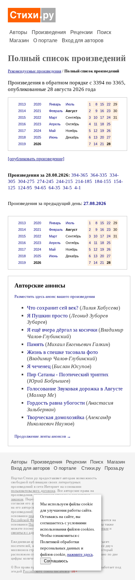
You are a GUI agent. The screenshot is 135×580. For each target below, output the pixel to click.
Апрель (55, 124)
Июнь (53, 137)
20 (102, 137)
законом (17, 499)
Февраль (56, 111)
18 (102, 124)
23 (109, 111)
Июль (70, 104)
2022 (37, 117)
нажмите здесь (80, 554)
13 (95, 137)
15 (102, 104)
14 (95, 144)
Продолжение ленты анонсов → (42, 436)
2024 (37, 131)
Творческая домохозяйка (55, 417)
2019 (22, 144)
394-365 (79, 175)
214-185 (83, 181)
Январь (55, 104)
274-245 (45, 181)
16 (102, 111)
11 (95, 124)
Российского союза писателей (46, 571)
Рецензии (81, 32)
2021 (37, 111)
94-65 (40, 187)
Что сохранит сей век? (52, 308)
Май (52, 131)
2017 (22, 131)
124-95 (25, 187)
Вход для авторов (83, 40)
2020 (37, 104)
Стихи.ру (91, 468)
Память (35, 344)
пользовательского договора (33, 490)
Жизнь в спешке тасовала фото (62, 352)
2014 (22, 111)
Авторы (18, 32)
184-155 (102, 181)
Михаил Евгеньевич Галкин (77, 344)
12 (95, 131)
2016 (22, 124)
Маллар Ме (41, 395)
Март (53, 117)
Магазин (19, 40)
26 (109, 131)
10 (95, 117)
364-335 (98, 175)
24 (109, 117)
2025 (37, 137)
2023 (37, 124)
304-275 (26, 181)
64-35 (54, 187)
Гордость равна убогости (56, 403)
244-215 (64, 181)
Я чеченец (39, 366)
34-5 (67, 187)
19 (102, 131)
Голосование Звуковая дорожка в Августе (75, 389)
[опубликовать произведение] (36, 158)
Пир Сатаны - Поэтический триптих (68, 375)
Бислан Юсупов (71, 366)
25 (109, 124)
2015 (22, 117)
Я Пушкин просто (47, 316)
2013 (22, 104)
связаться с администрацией (33, 532)
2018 (22, 137)
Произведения (49, 32)
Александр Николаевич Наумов (69, 420)
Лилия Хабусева (100, 308)
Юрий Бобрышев (48, 381)
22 (109, 104)
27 (109, 137)
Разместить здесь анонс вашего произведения (54, 296)
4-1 (77, 187)
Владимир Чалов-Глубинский (62, 358)
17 (102, 117)
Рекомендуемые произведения (34, 71)
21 (102, 144)
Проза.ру (114, 468)
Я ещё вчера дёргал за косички (62, 330)
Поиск (104, 32)
